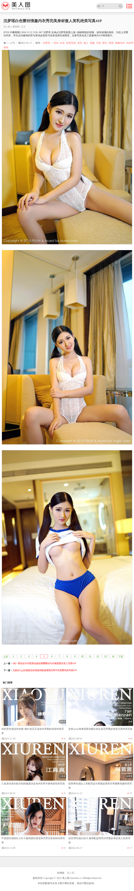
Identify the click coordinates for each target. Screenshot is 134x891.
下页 (120, 656)
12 (97, 656)
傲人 (86, 43)
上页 (5, 656)
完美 (98, 43)
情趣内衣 (120, 43)
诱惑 (111, 43)
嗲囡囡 (16, 26)
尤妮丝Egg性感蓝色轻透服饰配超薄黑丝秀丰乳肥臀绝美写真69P (45, 670)
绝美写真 (71, 43)
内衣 (56, 43)
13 (105, 656)
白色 (62, 43)
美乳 (79, 43)
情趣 (92, 43)
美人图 (6, 26)
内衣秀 (129, 43)
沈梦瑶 (46, 43)
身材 (5, 47)
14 (113, 656)
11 (90, 656)
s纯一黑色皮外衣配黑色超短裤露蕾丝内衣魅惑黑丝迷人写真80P (44, 663)
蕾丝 (104, 43)
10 (82, 656)
